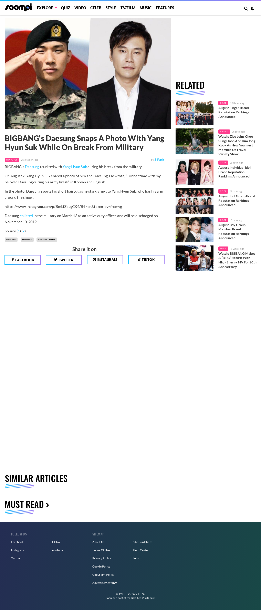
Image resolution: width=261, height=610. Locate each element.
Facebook (24, 260)
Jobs (136, 558)
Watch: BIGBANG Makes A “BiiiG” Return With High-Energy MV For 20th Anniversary (237, 260)
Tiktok (148, 259)
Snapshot (11, 159)
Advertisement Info (105, 582)
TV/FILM (128, 8)
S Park (159, 159)
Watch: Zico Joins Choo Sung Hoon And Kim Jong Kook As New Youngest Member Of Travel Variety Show (236, 145)
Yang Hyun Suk (75, 166)
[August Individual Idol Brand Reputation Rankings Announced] (195, 172)
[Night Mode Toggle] (252, 9)
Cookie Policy (101, 566)
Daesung (32, 166)
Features (165, 8)
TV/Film (224, 131)
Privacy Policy (101, 558)
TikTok (56, 542)
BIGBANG (11, 239)
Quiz (65, 8)
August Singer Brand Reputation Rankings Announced (233, 112)
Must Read (24, 503)
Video (80, 8)
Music (146, 8)
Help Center (141, 550)
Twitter (66, 260)
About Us (98, 542)
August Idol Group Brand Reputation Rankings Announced (236, 200)
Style (111, 8)
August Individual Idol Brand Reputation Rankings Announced (234, 171)
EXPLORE (45, 8)
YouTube (57, 550)
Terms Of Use (101, 550)
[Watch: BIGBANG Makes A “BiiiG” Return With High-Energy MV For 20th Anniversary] (195, 258)
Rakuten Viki (139, 598)
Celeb (95, 8)
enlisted (26, 215)
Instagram (106, 259)
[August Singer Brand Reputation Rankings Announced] (195, 112)
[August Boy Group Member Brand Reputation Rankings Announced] (195, 229)
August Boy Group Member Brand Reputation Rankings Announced (233, 231)
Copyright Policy (103, 574)
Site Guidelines (142, 542)
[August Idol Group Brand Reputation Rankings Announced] (195, 200)
